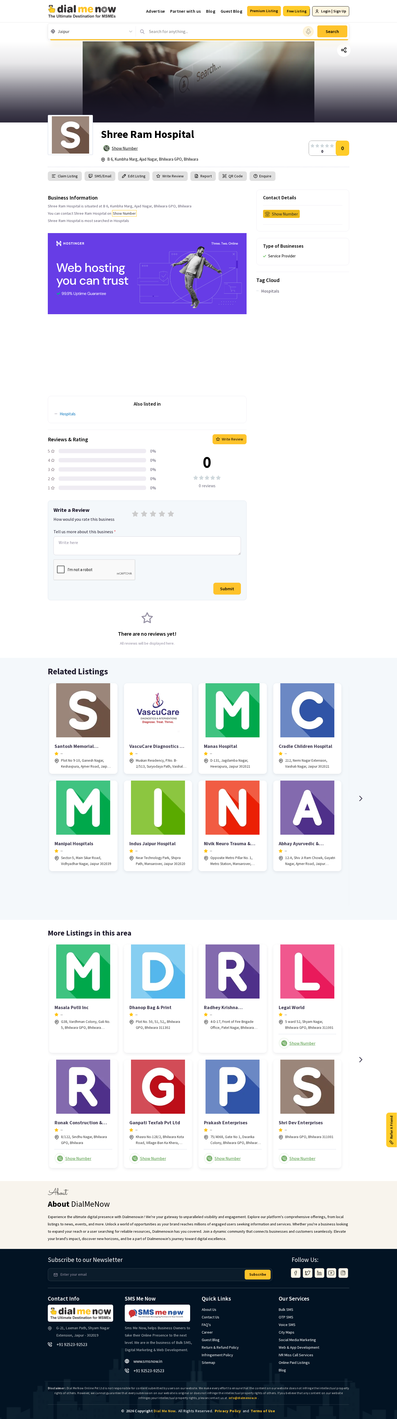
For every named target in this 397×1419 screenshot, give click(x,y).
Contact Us (210, 1317)
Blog (210, 11)
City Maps (286, 1332)
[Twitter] (307, 1273)
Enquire (264, 176)
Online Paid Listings (294, 1362)
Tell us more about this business (84, 531)
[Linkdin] (319, 1273)
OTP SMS (286, 1317)
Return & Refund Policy (220, 1347)
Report (206, 176)
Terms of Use (263, 1410)
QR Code (235, 176)
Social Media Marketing (297, 1339)
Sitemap (208, 1362)
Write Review (173, 176)
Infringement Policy (217, 1354)
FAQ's (206, 1324)
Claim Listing (68, 176)
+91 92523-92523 (71, 1344)
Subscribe (257, 1274)
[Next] (360, 798)
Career (207, 1332)
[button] (264, 11)
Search (332, 31)
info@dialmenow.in (243, 1398)
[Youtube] (331, 1273)
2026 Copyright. (151, 1410)
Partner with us (185, 11)
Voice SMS (287, 1324)
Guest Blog (231, 11)
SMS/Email (103, 176)
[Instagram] (343, 1273)
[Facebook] (296, 1273)
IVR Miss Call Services (296, 1354)
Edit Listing (137, 176)
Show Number (125, 148)
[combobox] (58, 31)
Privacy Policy (228, 1410)
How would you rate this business (84, 519)
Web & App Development (299, 1347)
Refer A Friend (391, 1127)
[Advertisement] (147, 352)
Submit (227, 588)
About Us (209, 1309)
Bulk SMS (286, 1309)
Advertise (155, 11)
